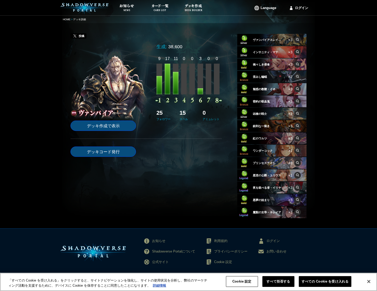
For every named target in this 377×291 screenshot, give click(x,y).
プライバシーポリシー (230, 251)
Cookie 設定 (241, 281)
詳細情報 (159, 285)
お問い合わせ (276, 251)
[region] (188, 282)
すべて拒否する (278, 281)
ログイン (301, 8)
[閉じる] (368, 281)
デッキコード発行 (103, 152)
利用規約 (220, 241)
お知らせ (158, 241)
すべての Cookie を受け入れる (325, 281)
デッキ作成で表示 (103, 126)
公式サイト (160, 262)
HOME (67, 19)
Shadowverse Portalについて (173, 251)
